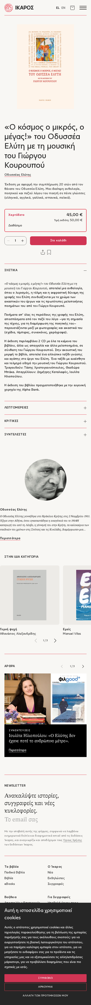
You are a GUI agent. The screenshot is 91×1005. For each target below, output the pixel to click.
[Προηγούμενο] (35, 640)
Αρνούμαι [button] (45, 987)
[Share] (43, 252)
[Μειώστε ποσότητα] (8, 240)
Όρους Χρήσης (72, 840)
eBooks (9, 884)
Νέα (50, 872)
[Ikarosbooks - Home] (25, 7)
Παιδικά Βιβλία (14, 872)
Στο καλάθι (58, 240)
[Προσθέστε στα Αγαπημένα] (49, 252)
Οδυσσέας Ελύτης (17, 174)
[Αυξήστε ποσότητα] (22, 240)
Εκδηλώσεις (56, 878)
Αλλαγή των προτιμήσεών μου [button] (45, 995)
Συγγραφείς (56, 884)
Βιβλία (8, 878)
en (63, 8)
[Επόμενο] (55, 640)
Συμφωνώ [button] (45, 978)
